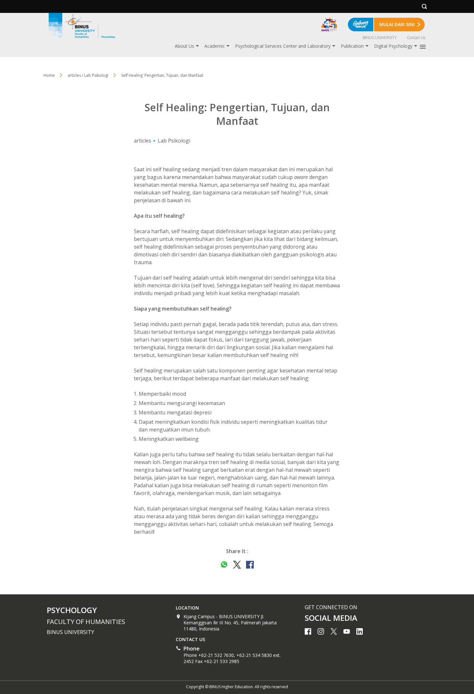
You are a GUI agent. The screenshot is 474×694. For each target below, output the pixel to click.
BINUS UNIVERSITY (380, 37)
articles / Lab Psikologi (88, 75)
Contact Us (416, 37)
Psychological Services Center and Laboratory (283, 46)
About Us (184, 46)
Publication (352, 46)
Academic (214, 46)
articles (142, 140)
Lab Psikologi (174, 140)
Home (49, 75)
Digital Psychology (393, 46)
